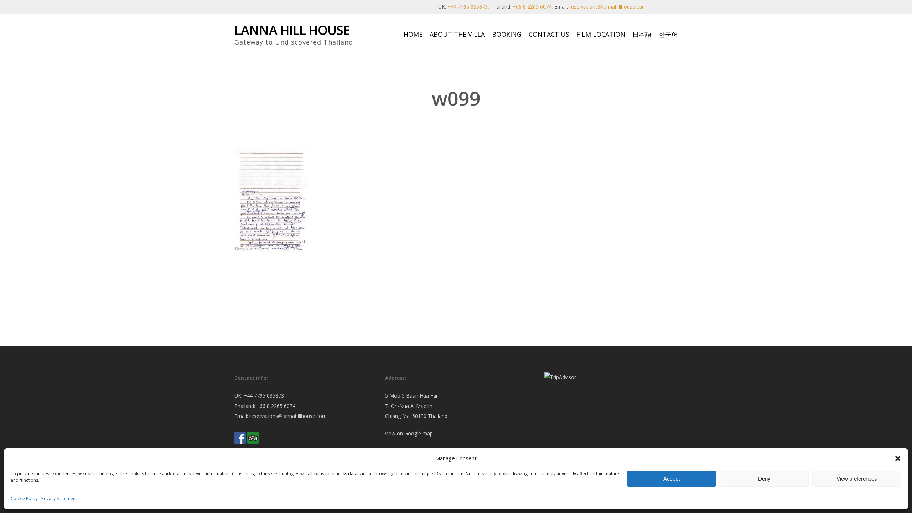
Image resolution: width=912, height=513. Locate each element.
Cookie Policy (24, 499)
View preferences (856, 479)
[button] (897, 458)
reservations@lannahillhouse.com (608, 6)
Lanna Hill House (292, 30)
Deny (764, 479)
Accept (671, 479)
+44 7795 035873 (467, 6)
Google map (418, 433)
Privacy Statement (59, 499)
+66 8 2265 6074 (532, 6)
